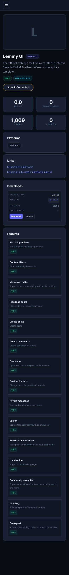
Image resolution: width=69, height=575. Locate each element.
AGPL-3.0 (32, 56)
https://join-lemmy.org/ (20, 166)
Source (29, 216)
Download (16, 216)
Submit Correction (18, 87)
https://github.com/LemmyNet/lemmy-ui (29, 171)
